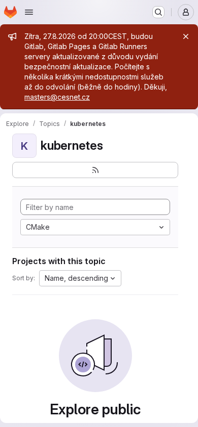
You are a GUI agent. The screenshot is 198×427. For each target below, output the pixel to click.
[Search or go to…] (158, 12)
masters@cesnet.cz (57, 97)
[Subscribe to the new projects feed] (95, 170)
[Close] (186, 36)
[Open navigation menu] (29, 12)
